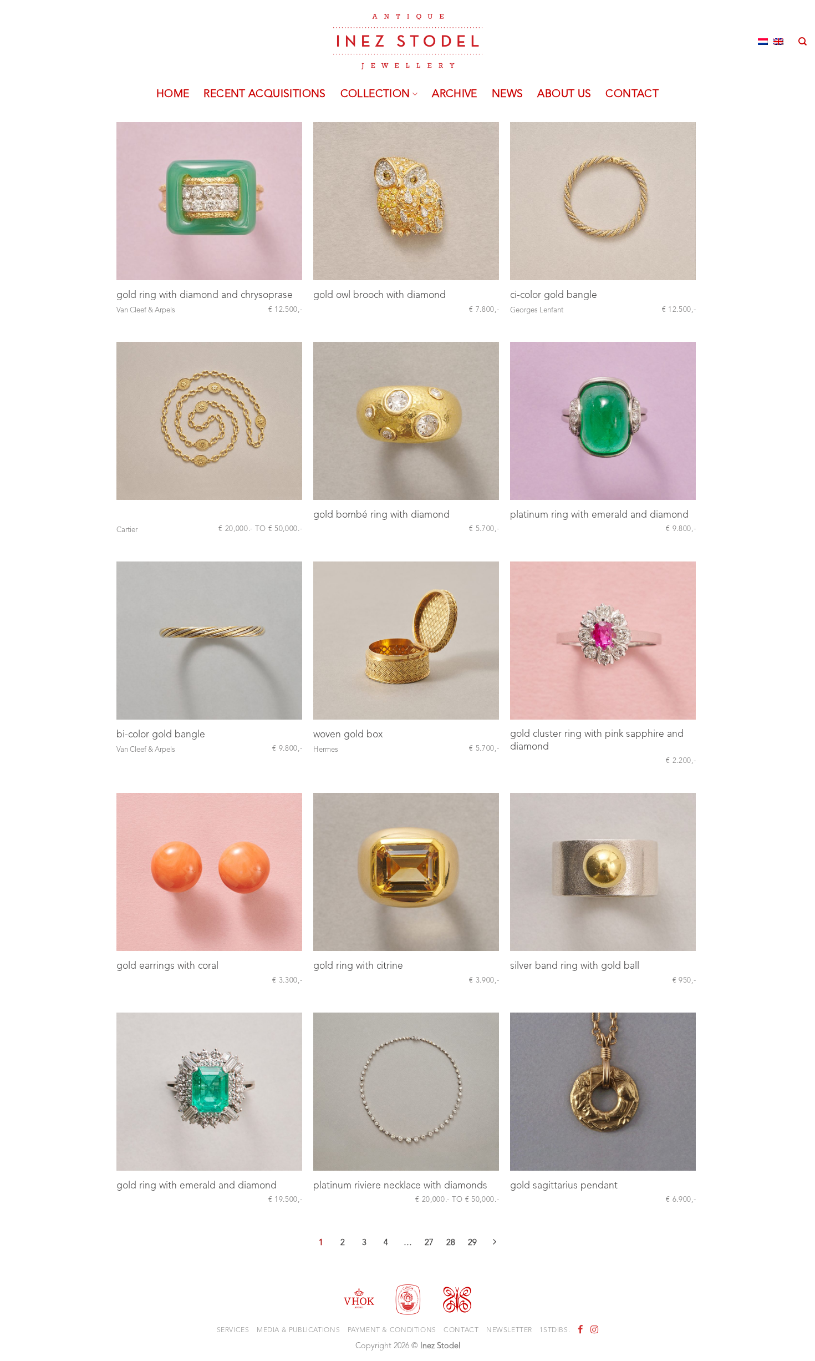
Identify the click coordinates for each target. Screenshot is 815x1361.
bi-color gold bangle (160, 735)
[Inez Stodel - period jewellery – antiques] (407, 41)
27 (429, 1243)
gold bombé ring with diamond (381, 515)
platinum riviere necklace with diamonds (400, 1186)
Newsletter (509, 1330)
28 (450, 1243)
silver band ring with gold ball (574, 966)
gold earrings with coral (167, 966)
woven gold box (348, 735)
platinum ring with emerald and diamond (599, 515)
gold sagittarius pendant (564, 1186)
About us (564, 94)
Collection (375, 94)
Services (233, 1330)
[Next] (494, 1244)
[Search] (802, 41)
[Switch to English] (778, 41)
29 (472, 1243)
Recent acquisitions (264, 94)
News (507, 94)
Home (173, 94)
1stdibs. (554, 1330)
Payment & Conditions (392, 1330)
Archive (454, 94)
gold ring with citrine (358, 966)
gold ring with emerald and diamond (196, 1186)
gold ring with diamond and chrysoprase (204, 295)
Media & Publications (298, 1330)
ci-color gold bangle (553, 295)
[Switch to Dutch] (763, 41)
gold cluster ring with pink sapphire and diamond (597, 741)
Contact (632, 94)
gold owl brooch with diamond (379, 295)
